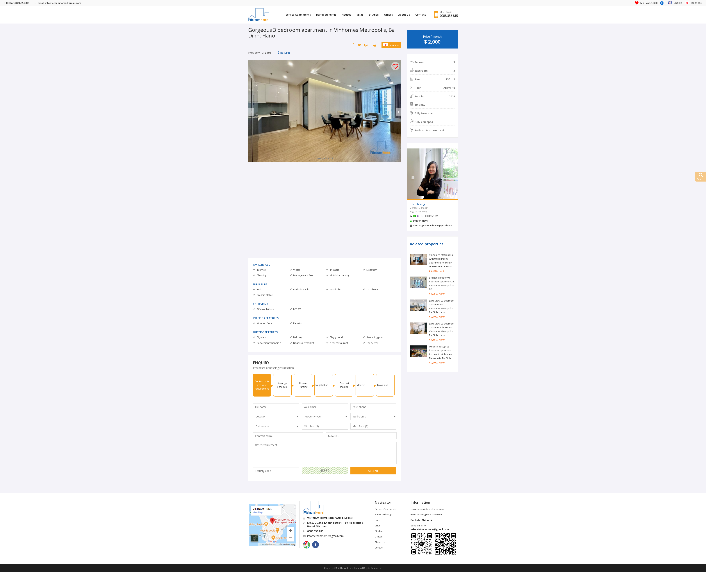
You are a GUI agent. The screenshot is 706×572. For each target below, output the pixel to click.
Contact (420, 14)
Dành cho (421, 520)
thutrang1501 (420, 220)
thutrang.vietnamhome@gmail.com (432, 225)
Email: (59, 3)
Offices (388, 14)
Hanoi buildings (326, 14)
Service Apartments (298, 14)
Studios (374, 14)
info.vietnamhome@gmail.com (325, 536)
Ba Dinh (285, 52)
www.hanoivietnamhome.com (427, 509)
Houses (346, 14)
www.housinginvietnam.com (426, 514)
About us (404, 14)
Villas (359, 14)
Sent (375, 471)
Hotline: (17, 3)
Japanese (394, 45)
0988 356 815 (449, 15)
